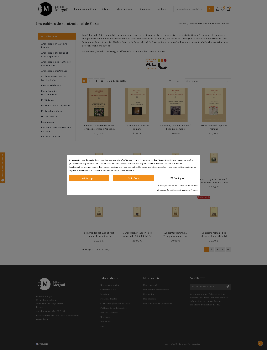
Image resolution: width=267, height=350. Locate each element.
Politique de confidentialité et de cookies (178, 185)
